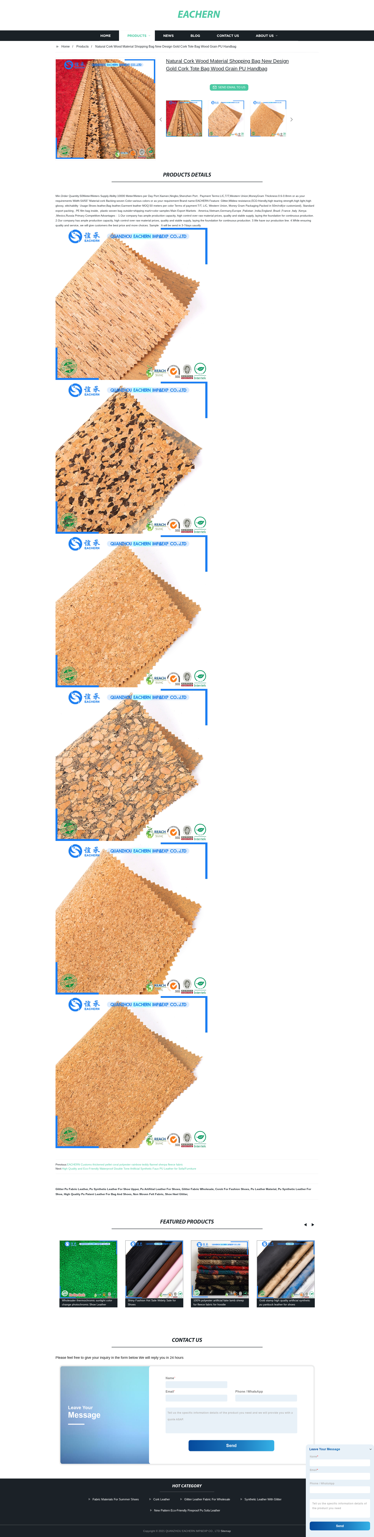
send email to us (231, 87)
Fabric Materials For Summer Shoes (116, 1499)
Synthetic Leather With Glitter (262, 1499)
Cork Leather (161, 1499)
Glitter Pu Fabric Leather (72, 1189)
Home (105, 35)
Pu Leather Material (263, 1189)
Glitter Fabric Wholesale (198, 1189)
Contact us (228, 35)
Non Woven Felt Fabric (148, 1194)
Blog (195, 35)
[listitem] (187, 117)
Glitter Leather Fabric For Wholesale (207, 1499)
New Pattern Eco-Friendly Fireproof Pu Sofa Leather (187, 1510)
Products (136, 35)
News (168, 35)
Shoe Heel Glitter (176, 1194)
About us (265, 35)
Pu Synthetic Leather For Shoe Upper (114, 1189)
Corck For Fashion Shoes (232, 1189)
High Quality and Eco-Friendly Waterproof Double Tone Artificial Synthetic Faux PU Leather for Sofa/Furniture (129, 1168)
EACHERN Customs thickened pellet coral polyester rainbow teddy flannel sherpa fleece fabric (125, 1164)
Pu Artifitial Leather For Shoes (160, 1189)
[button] (160, 120)
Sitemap (226, 1531)
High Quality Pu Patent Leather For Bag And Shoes (97, 1194)
